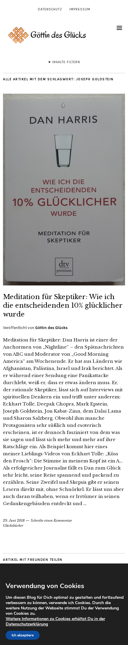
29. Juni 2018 (14, 520)
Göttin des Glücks (51, 327)
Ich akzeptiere (23, 635)
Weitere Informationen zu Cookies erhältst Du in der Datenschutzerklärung (55, 621)
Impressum (79, 9)
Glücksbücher (13, 525)
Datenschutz (50, 9)
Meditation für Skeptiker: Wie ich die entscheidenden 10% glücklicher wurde (62, 305)
